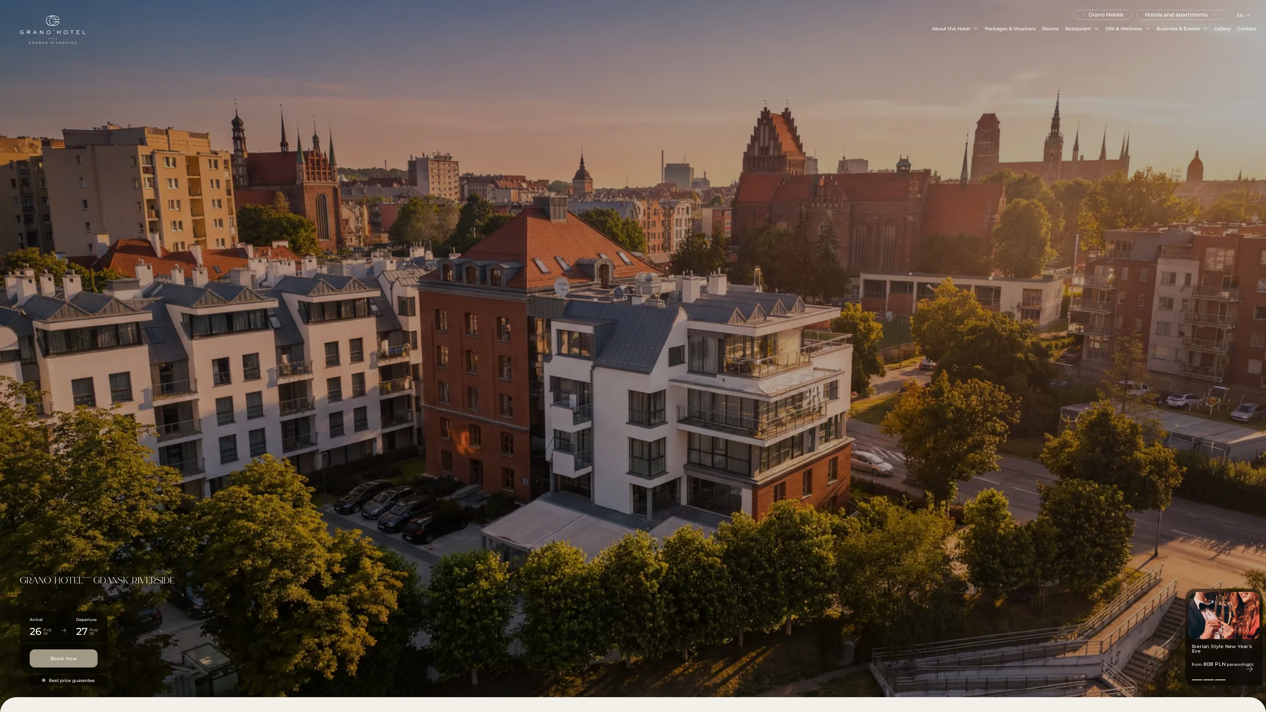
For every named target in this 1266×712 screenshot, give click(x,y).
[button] (955, 29)
